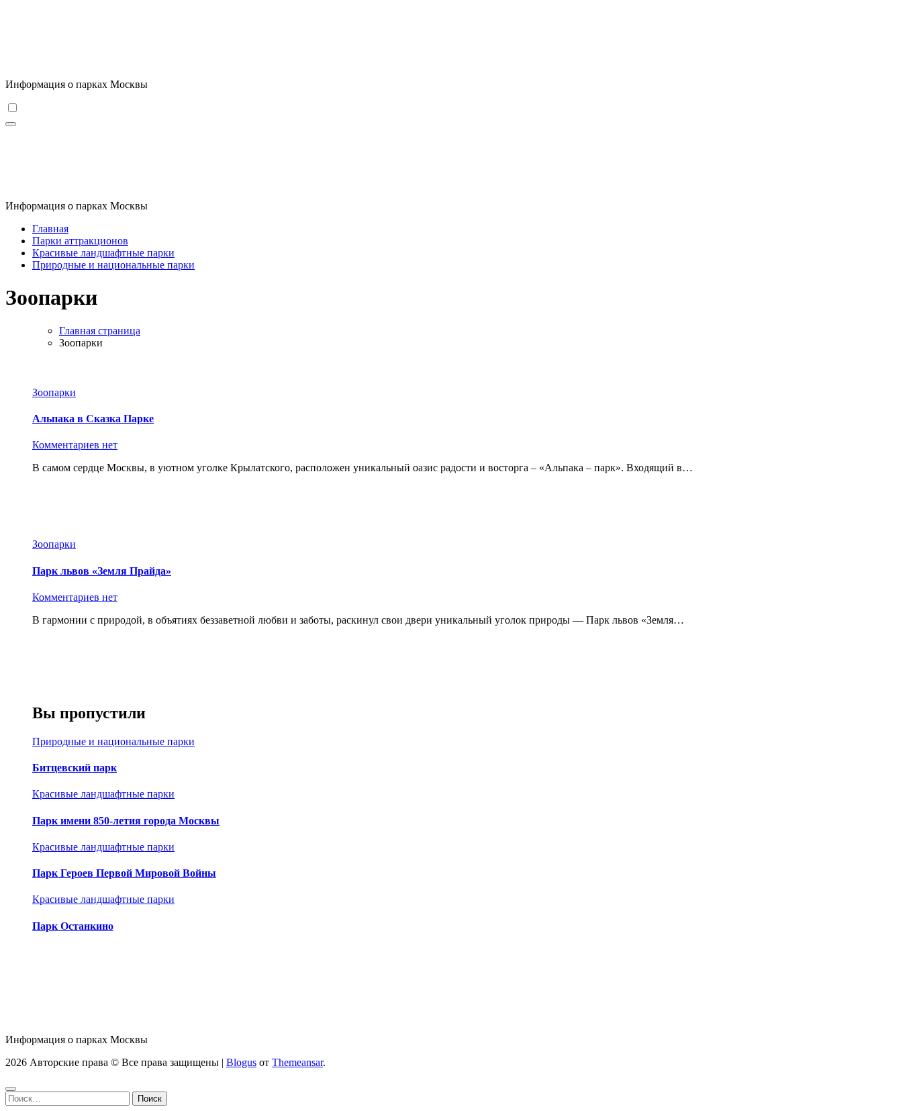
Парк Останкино (72, 926)
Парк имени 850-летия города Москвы (126, 820)
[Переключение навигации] (10, 124)
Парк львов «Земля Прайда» (101, 571)
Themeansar (297, 1062)
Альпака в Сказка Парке (93, 418)
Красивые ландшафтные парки (103, 252)
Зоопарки (54, 392)
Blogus (241, 1062)
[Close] (10, 1089)
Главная (50, 228)
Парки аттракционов (80, 240)
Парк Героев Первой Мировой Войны (124, 873)
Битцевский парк (74, 767)
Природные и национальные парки (113, 265)
